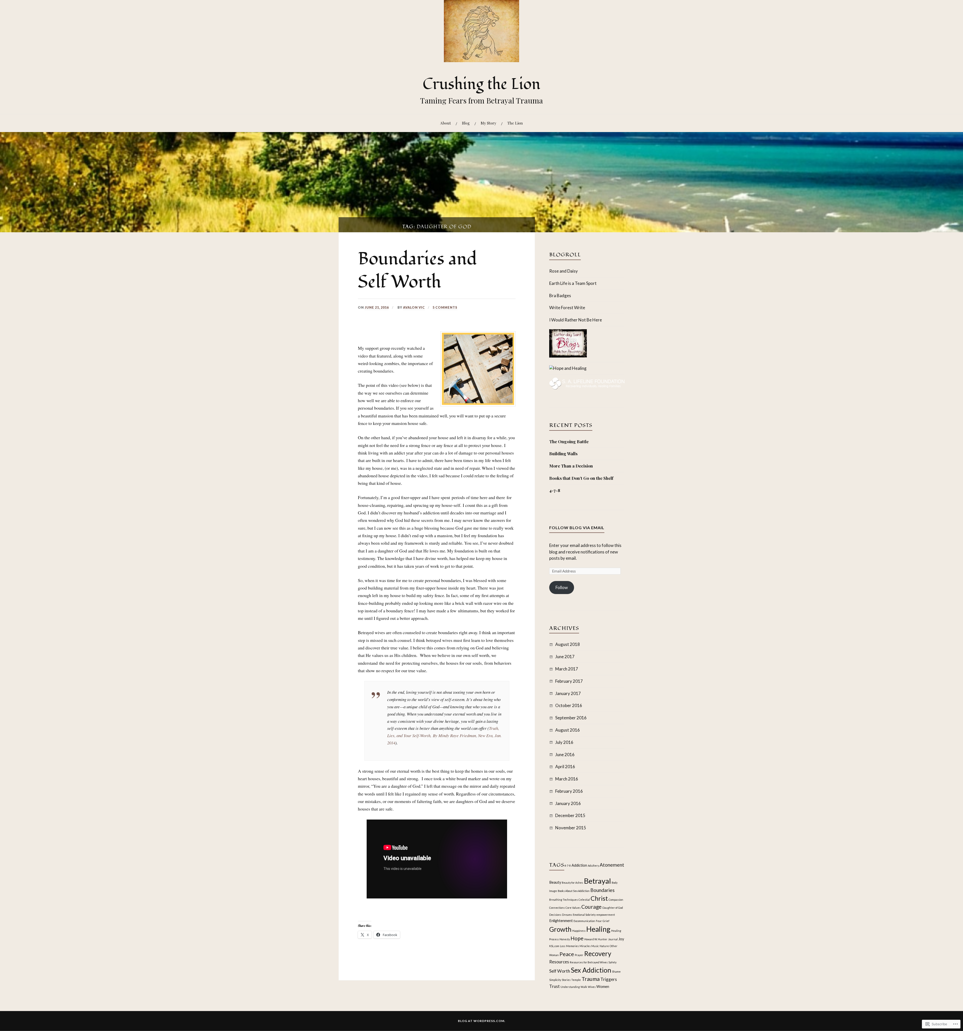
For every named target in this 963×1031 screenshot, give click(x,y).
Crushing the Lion (481, 84)
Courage (591, 906)
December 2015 (570, 815)
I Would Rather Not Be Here (575, 319)
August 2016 (567, 730)
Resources (559, 961)
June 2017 (565, 656)
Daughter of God (612, 907)
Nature (604, 946)
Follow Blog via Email (576, 527)
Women (602, 986)
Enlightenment (561, 921)
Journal (613, 939)
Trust (554, 986)
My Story (488, 123)
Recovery (597, 954)
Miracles (585, 946)
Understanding (570, 986)
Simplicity (555, 979)
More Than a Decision (571, 466)
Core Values (573, 907)
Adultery (593, 865)
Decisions (555, 914)
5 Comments (445, 307)
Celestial (584, 899)
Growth (560, 929)
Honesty (564, 939)
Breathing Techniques (563, 899)
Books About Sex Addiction (574, 890)
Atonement (612, 865)
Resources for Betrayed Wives (589, 962)
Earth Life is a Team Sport (573, 283)
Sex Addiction (591, 970)
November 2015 (570, 827)
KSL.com (554, 946)
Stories (566, 979)
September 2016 (571, 717)
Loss (562, 946)
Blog (466, 123)
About (445, 123)
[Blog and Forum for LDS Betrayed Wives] (568, 368)
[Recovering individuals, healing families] (586, 388)
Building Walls (563, 453)
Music (595, 946)
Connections (557, 907)
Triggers (608, 979)
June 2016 (565, 754)
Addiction (579, 865)
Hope (577, 938)
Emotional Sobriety (584, 914)
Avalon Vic (414, 307)
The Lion (515, 123)
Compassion (616, 899)
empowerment (605, 914)
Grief (606, 921)
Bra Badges (560, 295)
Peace (566, 954)
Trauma (591, 979)
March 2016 (566, 778)
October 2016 (568, 705)
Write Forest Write (567, 307)
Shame (616, 971)
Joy (621, 939)
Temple (576, 979)
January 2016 (568, 803)
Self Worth (559, 971)
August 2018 (567, 644)
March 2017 (566, 668)
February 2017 (569, 681)
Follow (561, 587)
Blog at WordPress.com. (481, 1021)
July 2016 (564, 742)
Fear (599, 921)
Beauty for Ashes (572, 882)
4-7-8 (554, 490)
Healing (598, 929)
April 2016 (565, 766)
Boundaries (602, 890)
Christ (599, 898)
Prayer (579, 955)
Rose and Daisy (563, 271)
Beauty (555, 882)
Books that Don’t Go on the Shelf (581, 478)
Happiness (579, 930)
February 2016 (569, 791)
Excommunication (584, 921)
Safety (612, 962)
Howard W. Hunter (595, 939)
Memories (572, 946)
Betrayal (597, 880)
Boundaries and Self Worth (417, 270)
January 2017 (568, 693)
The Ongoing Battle (569, 441)
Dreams (567, 914)
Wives (592, 986)
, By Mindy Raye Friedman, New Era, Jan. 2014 (444, 735)
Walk (584, 986)
